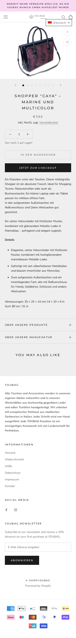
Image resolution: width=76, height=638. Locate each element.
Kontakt (10, 486)
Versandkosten (48, 122)
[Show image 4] (36, 85)
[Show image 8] (53, 85)
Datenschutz (12, 473)
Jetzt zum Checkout (38, 167)
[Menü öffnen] (6, 16)
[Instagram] (15, 509)
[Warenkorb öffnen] (70, 17)
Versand (10, 453)
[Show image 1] (23, 85)
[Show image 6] (44, 85)
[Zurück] (15, 85)
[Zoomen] (67, 31)
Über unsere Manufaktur (28, 337)
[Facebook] (6, 509)
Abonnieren (22, 560)
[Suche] (63, 17)
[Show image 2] (27, 85)
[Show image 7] (49, 85)
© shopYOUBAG (38, 580)
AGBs (8, 466)
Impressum (12, 479)
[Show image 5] (40, 85)
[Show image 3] (32, 85)
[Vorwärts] (60, 85)
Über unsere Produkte (26, 324)
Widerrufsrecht (14, 459)
